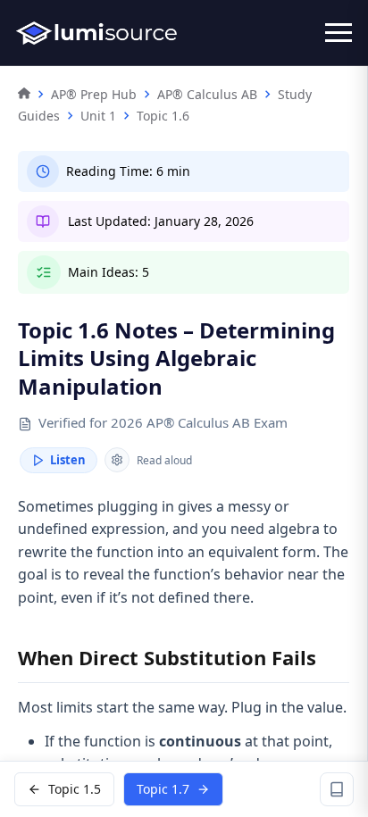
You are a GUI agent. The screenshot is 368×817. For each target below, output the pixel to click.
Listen (68, 460)
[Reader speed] (117, 459)
